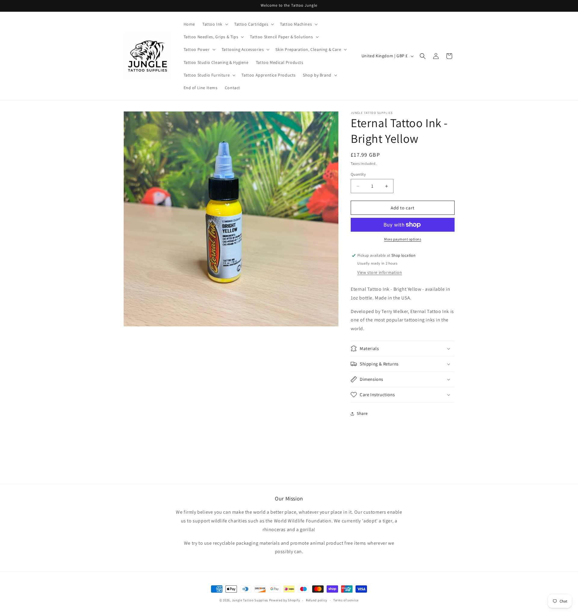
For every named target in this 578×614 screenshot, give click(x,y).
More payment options (402, 239)
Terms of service (346, 600)
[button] (215, 24)
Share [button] (362, 413)
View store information (379, 272)
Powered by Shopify (284, 600)
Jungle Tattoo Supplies (250, 600)
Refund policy (316, 600)
